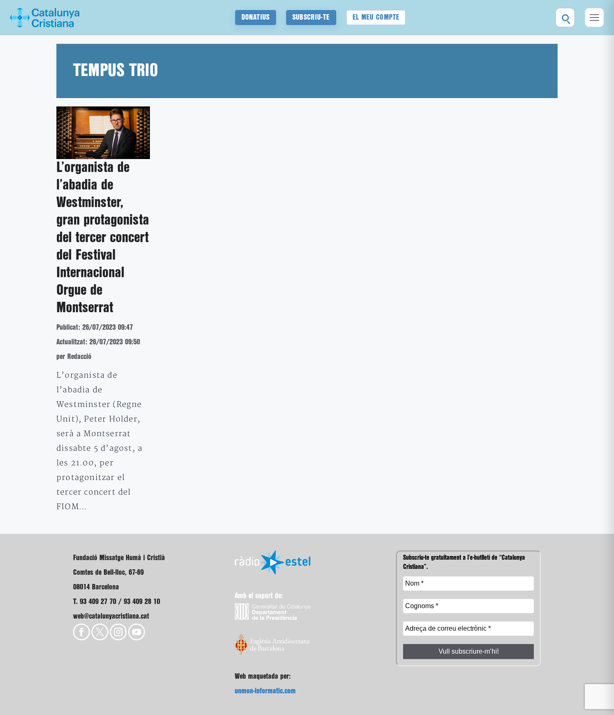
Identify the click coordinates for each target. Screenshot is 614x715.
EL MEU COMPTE (376, 17)
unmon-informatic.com (265, 691)
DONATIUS (255, 17)
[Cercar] (565, 17)
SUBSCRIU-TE (311, 17)
